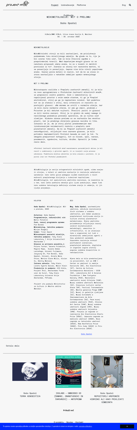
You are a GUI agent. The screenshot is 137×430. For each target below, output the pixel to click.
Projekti (54, 5)
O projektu (59, 422)
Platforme (81, 5)
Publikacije (68, 15)
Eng (124, 5)
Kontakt (79, 422)
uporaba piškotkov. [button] (85, 426)
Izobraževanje (67, 5)
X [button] (127, 426)
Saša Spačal (68, 23)
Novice (69, 422)
